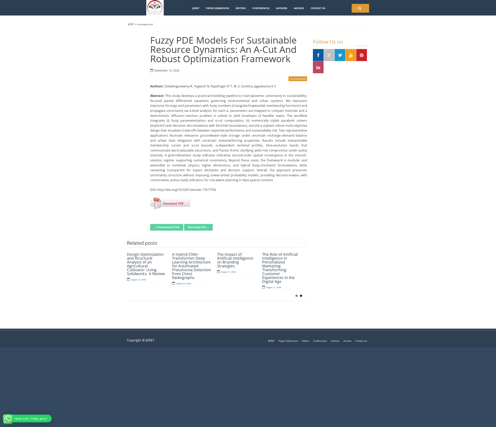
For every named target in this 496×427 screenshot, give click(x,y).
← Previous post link (166, 227)
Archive (299, 8)
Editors (241, 8)
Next (304, 242)
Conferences (261, 8)
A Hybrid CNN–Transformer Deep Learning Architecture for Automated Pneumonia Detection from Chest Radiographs (191, 266)
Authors (281, 8)
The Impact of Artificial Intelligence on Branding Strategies (235, 260)
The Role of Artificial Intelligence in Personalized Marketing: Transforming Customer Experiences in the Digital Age (280, 268)
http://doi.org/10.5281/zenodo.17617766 (186, 190)
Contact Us (318, 8)
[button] (28, 418)
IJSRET (195, 8)
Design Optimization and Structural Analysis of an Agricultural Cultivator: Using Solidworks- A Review (146, 264)
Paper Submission (217, 8)
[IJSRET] (155, 7)
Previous (298, 242)
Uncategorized (145, 24)
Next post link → (198, 227)
